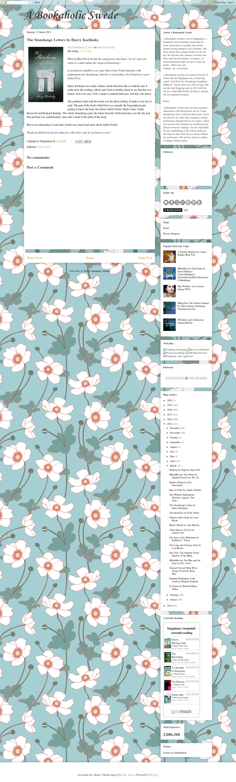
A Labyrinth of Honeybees (178, 669)
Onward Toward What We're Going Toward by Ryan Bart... (183, 570)
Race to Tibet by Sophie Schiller (185, 490)
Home (90, 258)
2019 (170, 405)
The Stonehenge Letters (80, 47)
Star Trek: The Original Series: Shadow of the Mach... (184, 554)
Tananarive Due (179, 684)
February (175, 594)
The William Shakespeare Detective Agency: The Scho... (181, 497)
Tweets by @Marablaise (175, 752)
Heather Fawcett (179, 674)
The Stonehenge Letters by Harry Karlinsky (182, 506)
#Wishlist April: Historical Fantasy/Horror (191, 321)
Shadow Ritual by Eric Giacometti (180, 484)
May (172, 456)
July (172, 451)
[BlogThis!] (80, 141)
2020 (170, 400)
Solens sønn (177, 694)
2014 (170, 605)
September (175, 442)
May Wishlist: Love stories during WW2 (191, 288)
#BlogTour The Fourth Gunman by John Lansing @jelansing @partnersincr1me (193, 306)
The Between (178, 681)
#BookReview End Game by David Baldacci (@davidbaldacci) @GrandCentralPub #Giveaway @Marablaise (193, 274)
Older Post (145, 258)
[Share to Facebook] (86, 141)
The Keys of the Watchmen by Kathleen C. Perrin (184, 539)
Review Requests (171, 233)
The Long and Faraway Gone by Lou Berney (185, 546)
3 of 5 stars (86, 51)
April (173, 461)
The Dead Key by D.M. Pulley (184, 512)
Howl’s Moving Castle (179, 641)
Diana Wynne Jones (181, 646)
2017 (170, 414)
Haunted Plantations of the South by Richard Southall (183, 580)
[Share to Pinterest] (90, 141)
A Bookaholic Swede (70, 15)
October (174, 437)
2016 (170, 419)
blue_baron (128, 774)
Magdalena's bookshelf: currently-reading (181, 630)
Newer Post (34, 258)
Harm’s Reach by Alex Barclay (184, 525)
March (173, 465)
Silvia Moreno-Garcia (181, 660)
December (175, 428)
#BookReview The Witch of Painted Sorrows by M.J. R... (184, 476)
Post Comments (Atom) (97, 271)
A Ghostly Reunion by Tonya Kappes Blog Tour (192, 253)
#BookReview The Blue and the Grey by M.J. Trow (184, 562)
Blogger (153, 774)
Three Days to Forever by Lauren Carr (182, 531)
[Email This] (76, 141)
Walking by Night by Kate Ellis (184, 469)
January (174, 599)
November (175, 432)
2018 (170, 409)
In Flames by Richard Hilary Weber (183, 587)
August (174, 446)
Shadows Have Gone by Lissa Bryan (183, 519)
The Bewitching (177, 655)
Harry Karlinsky (106, 47)
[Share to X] (83, 141)
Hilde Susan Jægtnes (181, 697)
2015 (170, 423)
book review (44, 147)
